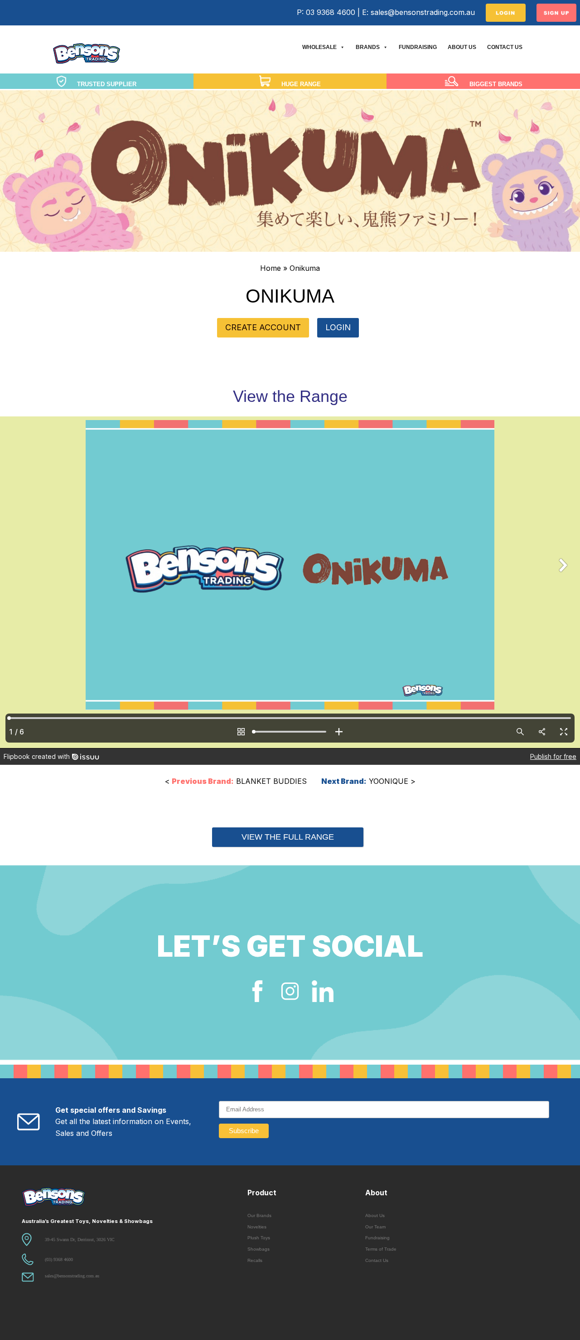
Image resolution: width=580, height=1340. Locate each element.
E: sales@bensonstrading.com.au (418, 12)
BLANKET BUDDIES (239, 781)
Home (270, 268)
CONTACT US (504, 47)
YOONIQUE (364, 781)
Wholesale (319, 47)
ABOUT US (462, 47)
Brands (368, 47)
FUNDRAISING (418, 47)
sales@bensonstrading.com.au (72, 1275)
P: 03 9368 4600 (326, 12)
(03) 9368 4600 (59, 1259)
